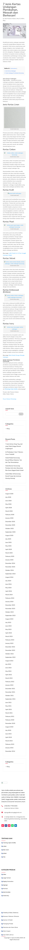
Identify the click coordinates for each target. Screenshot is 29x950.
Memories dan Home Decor (10, 927)
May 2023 (8, 629)
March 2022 (9, 678)
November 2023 (10, 608)
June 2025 (8, 542)
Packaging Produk (8, 924)
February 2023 (9, 640)
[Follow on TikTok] (2, 825)
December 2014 (10, 751)
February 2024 (9, 598)
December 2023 (10, 605)
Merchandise (6, 892)
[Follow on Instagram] (9, 825)
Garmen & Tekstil (7, 920)
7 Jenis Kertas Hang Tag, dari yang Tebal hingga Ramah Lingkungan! (14, 446)
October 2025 (9, 528)
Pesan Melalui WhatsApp (9, 399)
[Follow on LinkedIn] (15, 825)
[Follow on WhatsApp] (12, 825)
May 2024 (8, 588)
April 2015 (8, 737)
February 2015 (9, 744)
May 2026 (8, 504)
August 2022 (9, 661)
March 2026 (9, 511)
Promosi (5, 888)
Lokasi (4, 846)
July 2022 (8, 664)
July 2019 (8, 730)
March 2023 (9, 636)
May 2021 (8, 706)
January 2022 (9, 685)
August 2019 (9, 727)
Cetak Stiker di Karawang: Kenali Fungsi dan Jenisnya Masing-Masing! (13, 476)
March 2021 (9, 713)
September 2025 (10, 532)
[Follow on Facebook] (6, 825)
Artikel (5, 853)
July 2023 (8, 622)
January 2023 (9, 643)
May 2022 (8, 671)
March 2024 (9, 595)
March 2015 (9, 741)
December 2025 (10, 521)
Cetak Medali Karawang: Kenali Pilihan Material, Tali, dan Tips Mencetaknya (13, 460)
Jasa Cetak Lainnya (8, 935)
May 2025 (8, 546)
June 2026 (8, 501)
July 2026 (8, 497)
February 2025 (9, 556)
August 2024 (9, 577)
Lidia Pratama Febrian (10, 18)
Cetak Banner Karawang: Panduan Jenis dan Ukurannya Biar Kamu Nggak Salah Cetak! (14, 468)
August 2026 (9, 494)
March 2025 (9, 553)
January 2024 (9, 602)
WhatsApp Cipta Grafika (11, 389)
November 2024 (10, 567)
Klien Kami (6, 850)
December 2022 (10, 647)
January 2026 (9, 518)
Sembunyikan (13, 68)
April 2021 (8, 709)
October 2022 (9, 654)
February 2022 (9, 682)
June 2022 (8, 668)
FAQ (4, 857)
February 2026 (9, 515)
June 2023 (8, 626)
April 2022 (8, 675)
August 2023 (9, 619)
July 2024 (8, 581)
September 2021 (10, 699)
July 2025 (8, 539)
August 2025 (9, 535)
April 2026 (8, 508)
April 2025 (8, 549)
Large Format (7, 878)
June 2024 (8, 584)
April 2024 (8, 591)
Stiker (4, 874)
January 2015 (9, 748)
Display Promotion (8, 881)
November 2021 (10, 692)
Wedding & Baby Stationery (10, 912)
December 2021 (10, 688)
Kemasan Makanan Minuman (11, 916)
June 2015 (8, 734)
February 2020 (9, 720)
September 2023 (10, 615)
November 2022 (10, 650)
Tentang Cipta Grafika (9, 843)
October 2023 (9, 612)
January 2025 (9, 560)
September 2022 (10, 657)
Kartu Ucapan (6, 931)
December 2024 (10, 563)
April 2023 (8, 633)
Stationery (6, 895)
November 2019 (10, 723)
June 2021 (8, 702)
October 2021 (9, 695)
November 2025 (10, 525)
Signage (5, 885)
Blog (4, 20)
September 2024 (10, 574)
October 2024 (9, 570)
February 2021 (9, 716)
